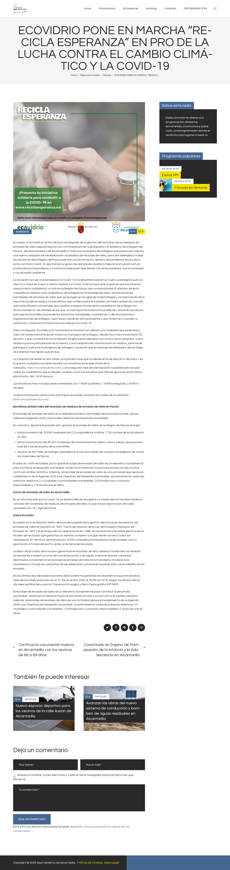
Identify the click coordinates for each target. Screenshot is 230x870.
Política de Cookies (90, 862)
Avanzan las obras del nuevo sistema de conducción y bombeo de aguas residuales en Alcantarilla (113, 711)
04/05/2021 (22, 231)
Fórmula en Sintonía (190, 188)
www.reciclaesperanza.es (44, 367)
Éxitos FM (170, 175)
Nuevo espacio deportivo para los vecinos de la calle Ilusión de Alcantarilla (43, 711)
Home (74, 75)
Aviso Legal (111, 862)
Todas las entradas (90, 75)
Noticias (107, 75)
